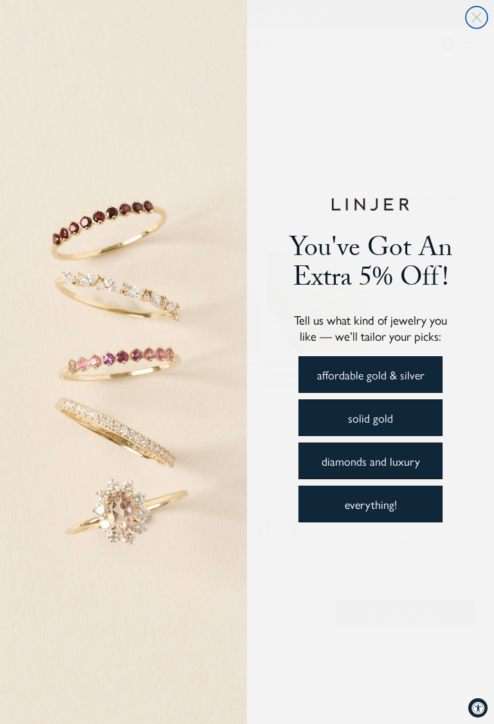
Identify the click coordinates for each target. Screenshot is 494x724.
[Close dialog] (477, 17)
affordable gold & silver (371, 375)
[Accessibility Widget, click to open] (478, 708)
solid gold (370, 418)
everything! (371, 504)
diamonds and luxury (371, 461)
